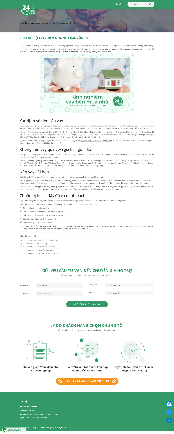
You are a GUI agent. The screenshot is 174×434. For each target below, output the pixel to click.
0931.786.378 (148, 226)
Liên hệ (118, 4)
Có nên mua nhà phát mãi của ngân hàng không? (39, 240)
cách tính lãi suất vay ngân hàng (97, 140)
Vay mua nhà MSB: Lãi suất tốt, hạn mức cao (37, 247)
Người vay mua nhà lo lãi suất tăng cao (35, 243)
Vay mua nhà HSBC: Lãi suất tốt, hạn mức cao (38, 250)
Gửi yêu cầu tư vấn (86, 304)
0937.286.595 (32, 406)
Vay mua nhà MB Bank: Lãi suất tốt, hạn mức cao (39, 253)
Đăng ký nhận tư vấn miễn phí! (87, 381)
